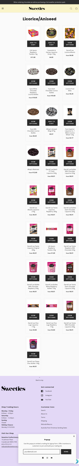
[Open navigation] (2, 8)
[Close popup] (74, 436)
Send (66, 452)
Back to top (39, 380)
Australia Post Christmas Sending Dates (54, 428)
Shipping (44, 421)
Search (43, 410)
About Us (44, 414)
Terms (43, 417)
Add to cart (33, 44)
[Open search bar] (71, 8)
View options (70, 44)
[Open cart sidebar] (76, 8)
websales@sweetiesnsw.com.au (12, 446)
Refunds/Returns (46, 424)
